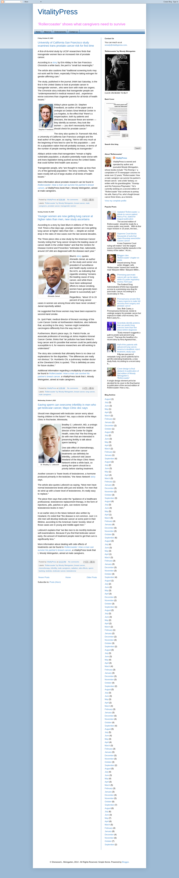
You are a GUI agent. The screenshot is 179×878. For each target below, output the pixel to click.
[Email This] (83, 200)
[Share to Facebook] (90, 200)
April (107, 412)
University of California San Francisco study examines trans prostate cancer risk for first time (66, 44)
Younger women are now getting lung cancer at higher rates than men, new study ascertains (65, 218)
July (106, 402)
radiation (74, 568)
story (54, 62)
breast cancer (79, 203)
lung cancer (90, 392)
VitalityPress (58, 12)
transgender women (68, 206)
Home (38, 32)
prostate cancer (54, 206)
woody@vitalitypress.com (116, 45)
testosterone (71, 571)
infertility (54, 568)
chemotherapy (44, 568)
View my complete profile (115, 201)
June (107, 406)
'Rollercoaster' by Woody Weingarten (59, 203)
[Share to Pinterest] (93, 200)
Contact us (73, 32)
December (109, 426)
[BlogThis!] (86, 200)
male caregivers (45, 394)
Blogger (125, 862)
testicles (49, 571)
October (108, 429)
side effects (83, 568)
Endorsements (60, 32)
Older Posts (92, 577)
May (106, 409)
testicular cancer (59, 571)
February (109, 419)
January (108, 422)
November (109, 492)
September (109, 459)
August (108, 399)
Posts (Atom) (55, 582)
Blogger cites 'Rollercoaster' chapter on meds (128, 257)
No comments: (73, 200)
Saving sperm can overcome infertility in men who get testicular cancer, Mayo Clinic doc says (67, 406)
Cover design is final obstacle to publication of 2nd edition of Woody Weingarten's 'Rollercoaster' (128, 373)
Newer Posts (43, 577)
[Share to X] (88, 200)
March (107, 416)
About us (47, 32)
